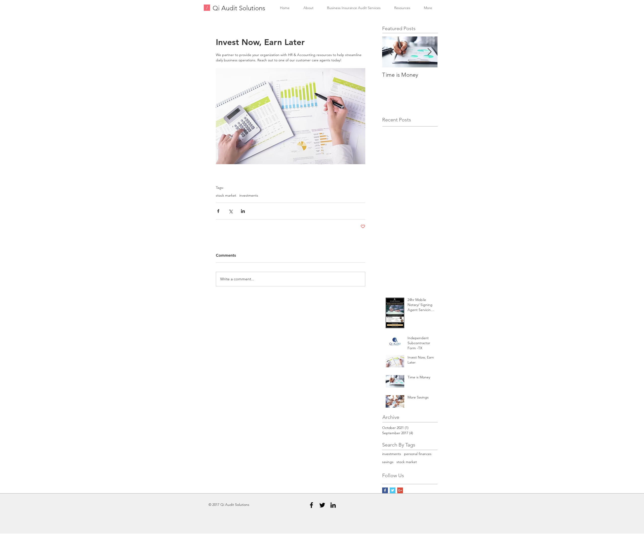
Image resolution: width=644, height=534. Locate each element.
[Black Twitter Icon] (322, 505)
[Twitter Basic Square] (392, 490)
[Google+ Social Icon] (400, 490)
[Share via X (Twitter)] (230, 211)
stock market (226, 195)
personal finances (417, 454)
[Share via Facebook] (218, 211)
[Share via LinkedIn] (242, 211)
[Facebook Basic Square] (385, 490)
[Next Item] (429, 52)
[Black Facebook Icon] (311, 505)
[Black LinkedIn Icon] (333, 505)
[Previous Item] (390, 52)
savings (387, 462)
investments (248, 195)
